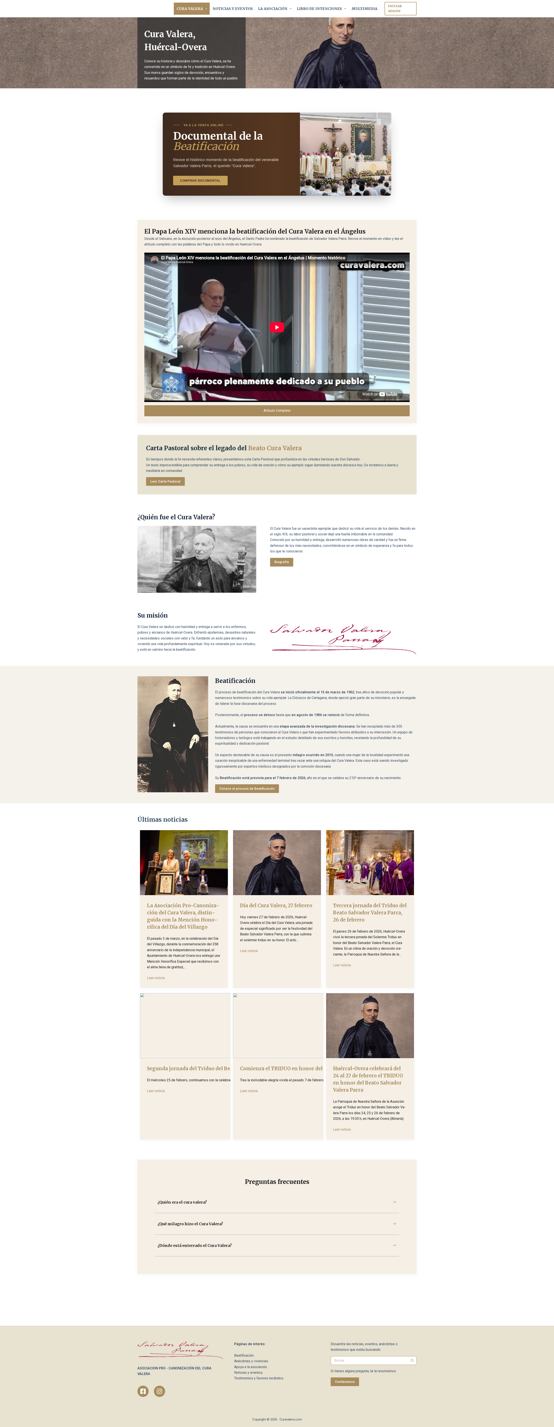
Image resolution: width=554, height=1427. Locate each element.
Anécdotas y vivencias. (251, 1361)
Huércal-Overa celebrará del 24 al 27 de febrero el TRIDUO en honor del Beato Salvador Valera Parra (368, 1079)
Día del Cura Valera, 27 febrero (276, 905)
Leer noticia (156, 978)
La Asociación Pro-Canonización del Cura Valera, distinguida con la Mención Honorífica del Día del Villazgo (183, 916)
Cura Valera (190, 8)
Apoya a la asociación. (250, 1367)
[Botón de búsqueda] (412, 1360)
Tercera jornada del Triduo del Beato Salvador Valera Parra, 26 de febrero (370, 912)
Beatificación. (244, 1355)
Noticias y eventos (233, 8)
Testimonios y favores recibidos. (259, 1378)
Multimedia (364, 8)
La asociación (272, 8)
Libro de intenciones (319, 8)
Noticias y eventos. (248, 1373)
